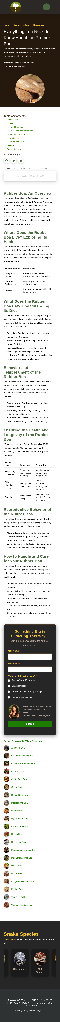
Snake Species (14, 149)
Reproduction (13, 138)
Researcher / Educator (22, 697)
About (48, 1000)
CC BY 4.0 (34, 176)
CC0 (42, 176)
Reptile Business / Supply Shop (27, 691)
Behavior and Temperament (20, 131)
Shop (35, 1000)
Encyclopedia (17, 1000)
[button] (46, 6)
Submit (30, 723)
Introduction (12, 120)
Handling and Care (15, 142)
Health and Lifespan (16, 134)
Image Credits (21, 176)
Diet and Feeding (15, 127)
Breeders (11, 145)
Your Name (14, 650)
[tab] (11, 168)
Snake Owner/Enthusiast (23, 680)
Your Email (14, 663)
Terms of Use (43, 1003)
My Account (31, 1005)
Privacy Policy (19, 1003)
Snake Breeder (19, 686)
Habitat (10, 123)
